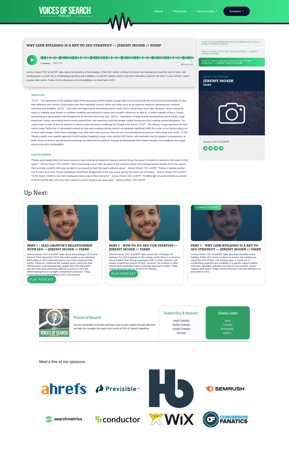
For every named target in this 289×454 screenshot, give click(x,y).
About (158, 11)
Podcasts (179, 11)
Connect (235, 11)
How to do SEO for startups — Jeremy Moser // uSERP (230, 52)
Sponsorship (205, 11)
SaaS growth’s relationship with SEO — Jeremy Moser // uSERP (231, 42)
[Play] (32, 60)
